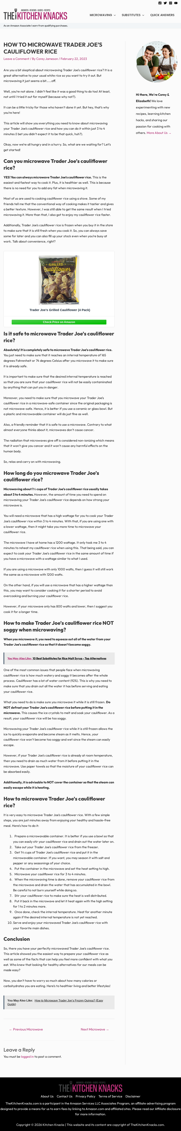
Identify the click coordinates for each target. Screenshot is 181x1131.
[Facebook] (160, 3)
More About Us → (159, 133)
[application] (114, 15)
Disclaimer (133, 1096)
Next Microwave (95, 1029)
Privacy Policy (85, 1096)
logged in (27, 1057)
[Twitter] (165, 3)
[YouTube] (175, 3)
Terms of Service (110, 1096)
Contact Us (64, 1096)
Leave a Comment (16, 59)
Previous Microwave (26, 1029)
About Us (47, 1096)
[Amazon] (59, 321)
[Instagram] (170, 3)
